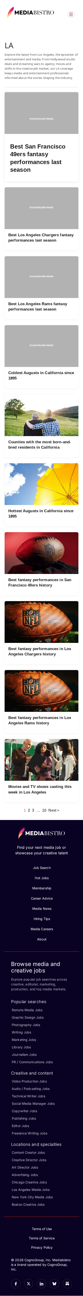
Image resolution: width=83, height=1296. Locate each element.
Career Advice (42, 898)
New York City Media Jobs (32, 1197)
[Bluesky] (54, 1283)
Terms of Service (42, 1238)
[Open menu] (71, 14)
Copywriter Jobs (24, 1111)
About (42, 939)
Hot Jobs (42, 878)
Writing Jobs (21, 1032)
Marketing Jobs (24, 1040)
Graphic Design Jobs (28, 1017)
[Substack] (67, 1283)
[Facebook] (15, 1283)
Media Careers (42, 929)
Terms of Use (42, 1229)
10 (44, 810)
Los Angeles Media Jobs (31, 1190)
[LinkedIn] (41, 1283)
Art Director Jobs (25, 1167)
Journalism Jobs (24, 1054)
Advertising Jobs (25, 1175)
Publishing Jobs (24, 1118)
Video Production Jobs (29, 1081)
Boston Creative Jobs (28, 1204)
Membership (41, 888)
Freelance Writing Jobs (29, 1133)
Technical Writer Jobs (28, 1096)
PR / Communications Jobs (32, 1062)
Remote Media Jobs (27, 1010)
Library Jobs (21, 1047)
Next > (53, 810)
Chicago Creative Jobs (29, 1182)
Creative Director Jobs (29, 1160)
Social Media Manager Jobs (33, 1103)
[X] (28, 1283)
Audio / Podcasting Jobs (31, 1089)
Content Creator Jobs (28, 1152)
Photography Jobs (26, 1025)
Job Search (41, 868)
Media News (41, 908)
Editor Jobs (20, 1126)
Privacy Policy (42, 1247)
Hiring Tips (42, 919)
